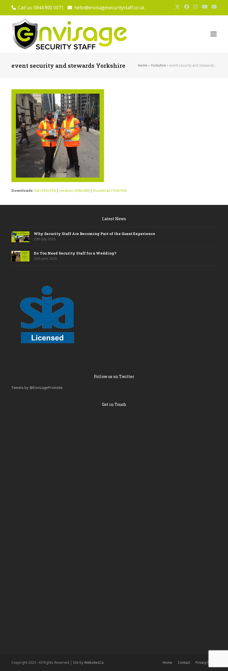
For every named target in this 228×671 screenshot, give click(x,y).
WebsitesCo (94, 662)
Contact (184, 662)
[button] (213, 34)
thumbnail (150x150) (110, 190)
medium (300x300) (75, 190)
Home (142, 65)
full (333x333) (45, 190)
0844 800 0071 (48, 7)
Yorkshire (158, 65)
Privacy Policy (206, 662)
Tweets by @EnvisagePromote (37, 387)
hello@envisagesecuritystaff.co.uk (109, 7)
